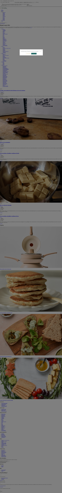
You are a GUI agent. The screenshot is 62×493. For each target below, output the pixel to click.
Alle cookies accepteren (34, 53)
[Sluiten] (42, 50)
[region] (31, 52)
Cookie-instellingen (28, 53)
